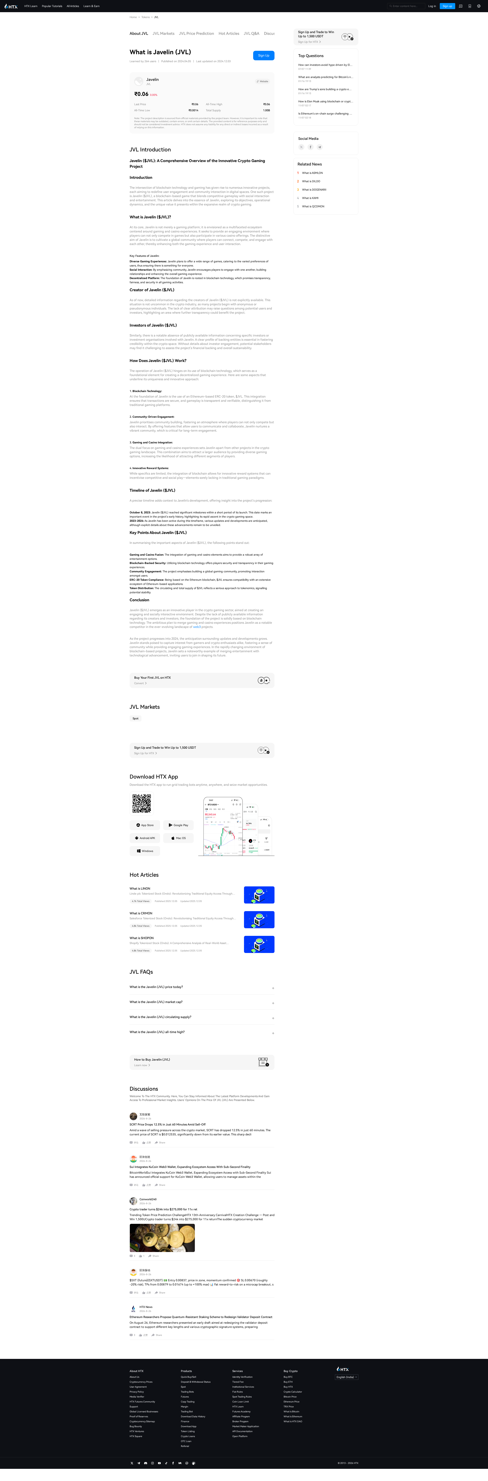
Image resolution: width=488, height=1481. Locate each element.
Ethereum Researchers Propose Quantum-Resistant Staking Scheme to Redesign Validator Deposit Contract (201, 1317)
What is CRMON (141, 913)
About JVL (139, 33)
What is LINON (140, 888)
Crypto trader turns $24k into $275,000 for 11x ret (163, 1209)
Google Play (181, 825)
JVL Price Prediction (196, 33)
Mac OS (181, 838)
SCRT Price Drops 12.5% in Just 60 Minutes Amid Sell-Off (167, 1124)
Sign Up (263, 55)
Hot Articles (229, 33)
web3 (197, 627)
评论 (136, 1142)
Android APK (147, 838)
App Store (147, 825)
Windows (147, 851)
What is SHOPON (142, 938)
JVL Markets (163, 33)
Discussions (274, 33)
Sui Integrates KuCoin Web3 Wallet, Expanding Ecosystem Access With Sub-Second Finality (190, 1167)
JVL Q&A (251, 33)
